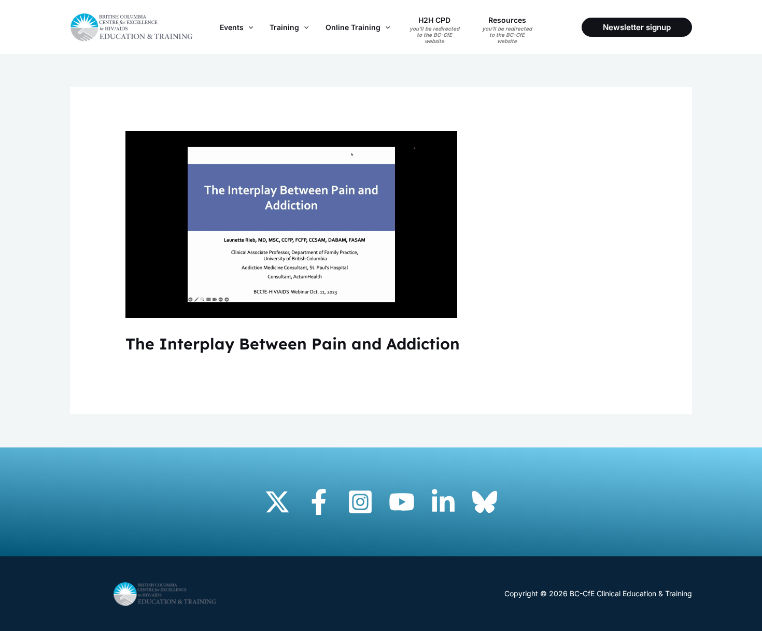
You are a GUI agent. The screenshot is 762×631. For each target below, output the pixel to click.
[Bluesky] (485, 502)
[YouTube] (402, 502)
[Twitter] (277, 502)
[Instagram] (360, 502)
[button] (248, 27)
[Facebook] (319, 502)
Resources (507, 30)
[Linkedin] (443, 502)
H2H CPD (434, 30)
